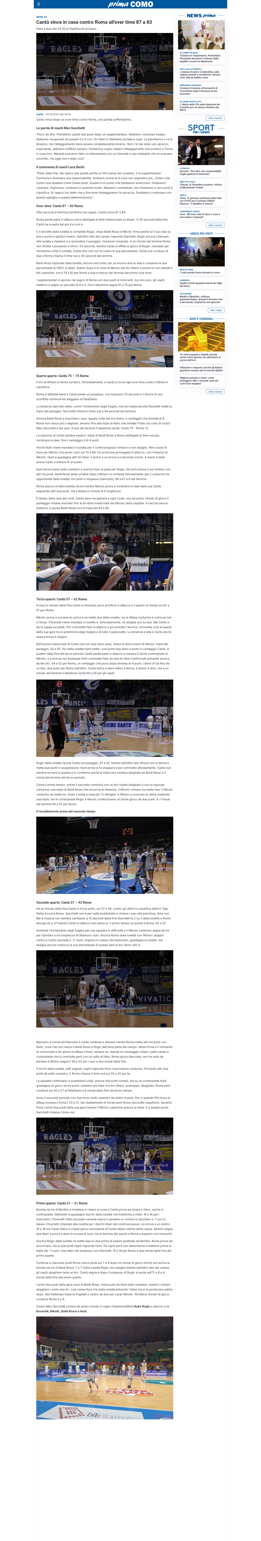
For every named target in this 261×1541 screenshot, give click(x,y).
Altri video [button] (216, 310)
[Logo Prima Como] (130, 4)
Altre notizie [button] (215, 118)
